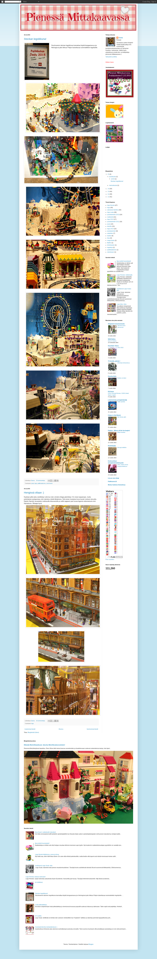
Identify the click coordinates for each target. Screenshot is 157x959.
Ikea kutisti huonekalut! (124, 261)
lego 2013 (110, 219)
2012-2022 (120, 347)
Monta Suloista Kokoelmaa (116, 485)
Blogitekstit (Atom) (33, 732)
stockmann (49, 483)
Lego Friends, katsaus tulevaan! (36, 877)
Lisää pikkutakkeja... (41, 905)
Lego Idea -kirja (121, 304)
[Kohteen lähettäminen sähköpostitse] (49, 480)
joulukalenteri (111, 231)
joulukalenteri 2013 (113, 214)
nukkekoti (110, 217)
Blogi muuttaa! (121, 432)
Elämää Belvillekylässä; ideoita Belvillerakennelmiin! (44, 745)
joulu (32, 483)
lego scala (110, 212)
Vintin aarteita (121, 401)
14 (109, 189)
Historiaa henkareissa (123, 363)
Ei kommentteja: (40, 480)
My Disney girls (121, 417)
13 (109, 191)
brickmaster (110, 245)
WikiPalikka (112, 339)
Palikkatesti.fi (112, 481)
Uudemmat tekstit (29, 729)
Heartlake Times (113, 346)
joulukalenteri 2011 (113, 221)
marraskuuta (113, 185)
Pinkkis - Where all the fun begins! (119, 430)
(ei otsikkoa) (39, 882)
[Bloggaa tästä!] (51, 480)
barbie (109, 236)
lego (36, 483)
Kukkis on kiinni (121, 378)
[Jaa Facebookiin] (55, 480)
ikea (108, 238)
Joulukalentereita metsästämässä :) (46, 927)
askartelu (110, 233)
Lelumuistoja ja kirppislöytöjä (117, 400)
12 (109, 194)
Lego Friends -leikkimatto (124, 275)
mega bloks (110, 240)
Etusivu (61, 729)
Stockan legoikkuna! (35, 38)
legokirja (110, 247)
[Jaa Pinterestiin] (57, 480)
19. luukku (38, 916)
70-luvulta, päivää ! (114, 361)
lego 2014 (110, 229)
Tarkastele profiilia (111, 57)
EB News (111, 391)
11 (109, 197)
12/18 (113, 179)
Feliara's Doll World (114, 415)
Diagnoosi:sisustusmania (116, 324)
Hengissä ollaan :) (34, 492)
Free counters (110, 559)
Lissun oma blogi (113, 478)
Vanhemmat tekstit (92, 729)
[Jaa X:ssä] (53, 480)
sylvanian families (112, 210)
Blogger (90, 944)
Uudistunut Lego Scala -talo (43, 865)
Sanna (121, 38)
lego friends (111, 205)
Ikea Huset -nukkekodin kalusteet (45, 832)
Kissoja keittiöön (121, 447)
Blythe (109, 243)
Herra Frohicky (112, 341)
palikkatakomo (42, 483)
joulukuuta (112, 176)
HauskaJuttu (112, 376)
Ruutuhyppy (112, 446)
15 (109, 174)
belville (109, 226)
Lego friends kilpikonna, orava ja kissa (47, 854)
